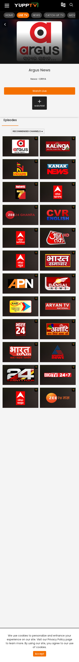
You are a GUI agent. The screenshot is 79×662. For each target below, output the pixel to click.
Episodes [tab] (10, 120)
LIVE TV (23, 15)
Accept (39, 654)
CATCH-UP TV (55, 15)
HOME (9, 15)
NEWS (36, 15)
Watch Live (40, 91)
